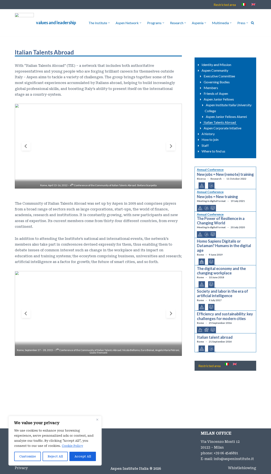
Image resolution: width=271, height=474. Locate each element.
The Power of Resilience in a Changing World (221, 220)
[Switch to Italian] (244, 4)
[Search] (252, 22)
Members (211, 88)
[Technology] (213, 208)
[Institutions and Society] (202, 262)
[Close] (97, 419)
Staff (205, 145)
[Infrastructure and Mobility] (206, 330)
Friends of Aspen (216, 93)
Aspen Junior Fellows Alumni (226, 117)
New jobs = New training (217, 196)
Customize (27, 456)
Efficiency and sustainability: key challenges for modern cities (225, 316)
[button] (109, 23)
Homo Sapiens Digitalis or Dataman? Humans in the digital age (224, 246)
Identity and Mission (216, 65)
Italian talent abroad (215, 337)
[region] (55, 441)
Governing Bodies (217, 82)
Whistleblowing (242, 468)
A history (208, 134)
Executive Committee (219, 76)
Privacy (21, 468)
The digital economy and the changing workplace (221, 270)
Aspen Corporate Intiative (222, 128)
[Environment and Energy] (200, 330)
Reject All (55, 456)
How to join (210, 139)
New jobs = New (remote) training (225, 174)
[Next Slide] (170, 146)
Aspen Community (215, 70)
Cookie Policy (72, 445)
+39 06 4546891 (226, 453)
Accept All (83, 456)
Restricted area (225, 5)
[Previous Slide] (26, 146)
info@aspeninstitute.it (234, 459)
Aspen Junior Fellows (219, 99)
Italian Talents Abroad (220, 122)
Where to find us (213, 151)
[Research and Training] (211, 185)
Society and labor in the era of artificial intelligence (222, 293)
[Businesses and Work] (202, 185)
